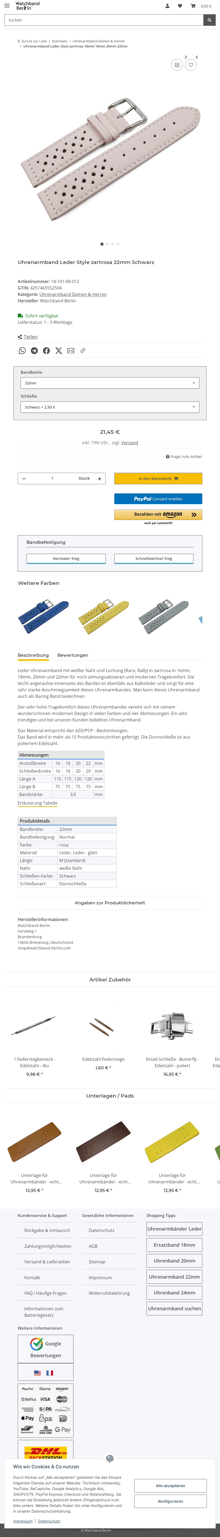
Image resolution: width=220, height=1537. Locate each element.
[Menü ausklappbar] (7, 3)
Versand (129, 443)
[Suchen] (209, 20)
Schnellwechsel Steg (153, 558)
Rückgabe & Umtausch (47, 1230)
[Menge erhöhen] (99, 478)
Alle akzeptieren (170, 1485)
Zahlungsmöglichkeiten (47, 1246)
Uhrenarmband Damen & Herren (73, 294)
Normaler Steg (66, 558)
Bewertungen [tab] (72, 655)
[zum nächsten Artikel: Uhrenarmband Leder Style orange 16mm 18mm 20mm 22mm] (185, 57)
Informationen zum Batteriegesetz (43, 1312)
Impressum (22, 1521)
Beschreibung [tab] (33, 655)
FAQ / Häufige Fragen (45, 1293)
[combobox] (110, 383)
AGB (93, 1246)
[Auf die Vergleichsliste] (177, 65)
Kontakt (32, 1278)
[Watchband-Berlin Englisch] (39, 1373)
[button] (167, 6)
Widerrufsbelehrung (109, 1293)
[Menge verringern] (24, 478)
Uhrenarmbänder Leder (174, 1229)
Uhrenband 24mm (174, 1292)
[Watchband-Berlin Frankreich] (51, 1373)
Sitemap (97, 1262)
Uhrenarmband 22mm (174, 1277)
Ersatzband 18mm (174, 1245)
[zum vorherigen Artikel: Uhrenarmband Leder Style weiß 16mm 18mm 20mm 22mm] (196, 57)
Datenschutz (49, 1521)
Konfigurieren (170, 1501)
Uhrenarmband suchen (174, 1308)
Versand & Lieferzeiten (47, 1262)
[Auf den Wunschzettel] (191, 65)
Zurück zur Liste (34, 41)
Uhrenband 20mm (174, 1260)
